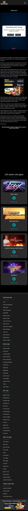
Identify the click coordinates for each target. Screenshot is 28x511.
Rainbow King (6, 337)
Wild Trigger (5, 460)
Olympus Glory (6, 397)
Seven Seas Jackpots (7, 326)
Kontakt (23, 501)
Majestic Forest (6, 395)
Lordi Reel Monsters (7, 479)
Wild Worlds (5, 370)
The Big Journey (6, 430)
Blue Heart (5, 406)
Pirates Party (6, 364)
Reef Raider (5, 373)
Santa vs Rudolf (6, 356)
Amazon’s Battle (6, 416)
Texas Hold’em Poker (7, 496)
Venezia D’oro (6, 403)
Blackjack (5, 493)
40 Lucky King (6, 408)
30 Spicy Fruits (6, 419)
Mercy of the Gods (7, 359)
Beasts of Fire (6, 471)
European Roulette (7, 488)
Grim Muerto (5, 455)
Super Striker (6, 386)
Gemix (4, 452)
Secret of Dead (6, 447)
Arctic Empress (6, 334)
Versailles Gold (6, 400)
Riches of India (6, 318)
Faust (4, 302)
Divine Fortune (6, 375)
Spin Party (5, 444)
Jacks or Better (6, 490)
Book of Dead (6, 474)
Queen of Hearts (6, 340)
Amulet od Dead (6, 477)
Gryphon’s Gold (6, 315)
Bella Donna (5, 307)
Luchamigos (5, 458)
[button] (25, 3)
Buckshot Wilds (6, 348)
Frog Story (5, 433)
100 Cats (5, 422)
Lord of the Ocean (7, 321)
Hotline (4, 384)
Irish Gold (5, 463)
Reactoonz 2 (5, 466)
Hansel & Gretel (6, 381)
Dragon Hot (5, 425)
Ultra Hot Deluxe (6, 329)
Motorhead (5, 367)
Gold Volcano (6, 441)
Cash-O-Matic (6, 378)
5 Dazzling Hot (6, 414)
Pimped (4, 468)
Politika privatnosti (7, 501)
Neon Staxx (5, 351)
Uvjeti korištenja (16, 501)
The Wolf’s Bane (6, 354)
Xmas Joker (5, 449)
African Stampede (7, 310)
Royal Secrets (6, 427)
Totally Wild (5, 312)
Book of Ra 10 (6, 323)
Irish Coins (5, 332)
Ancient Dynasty (6, 411)
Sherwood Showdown (7, 304)
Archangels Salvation (7, 362)
